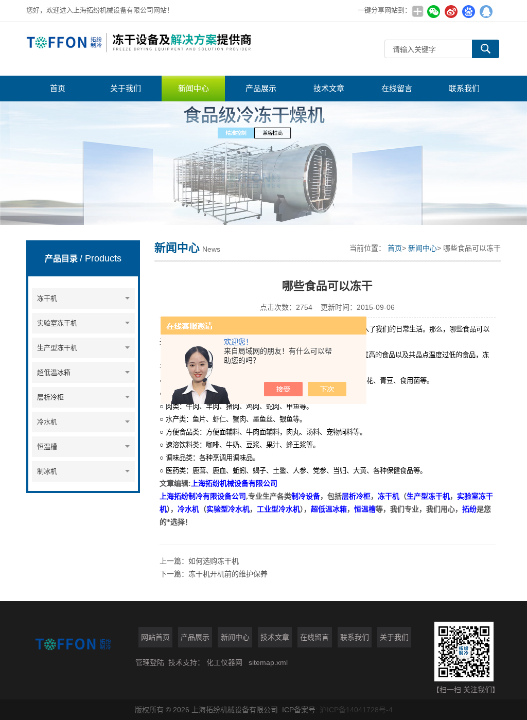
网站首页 (155, 637)
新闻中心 (193, 88)
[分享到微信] (434, 11)
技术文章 (328, 88)
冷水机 (47, 422)
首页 (57, 88)
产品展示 (260, 88)
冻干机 (47, 298)
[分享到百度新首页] (469, 11)
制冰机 (47, 471)
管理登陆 (149, 662)
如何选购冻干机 (213, 561)
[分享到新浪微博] (451, 11)
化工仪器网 (224, 662)
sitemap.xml (268, 662)
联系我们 (464, 88)
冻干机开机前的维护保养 (228, 574)
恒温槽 (47, 446)
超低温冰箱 (54, 372)
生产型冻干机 (57, 348)
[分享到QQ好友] (486, 11)
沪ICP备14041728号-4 (356, 710)
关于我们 (125, 88)
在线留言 (396, 88)
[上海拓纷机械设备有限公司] (139, 49)
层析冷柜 (50, 397)
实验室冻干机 (57, 323)
